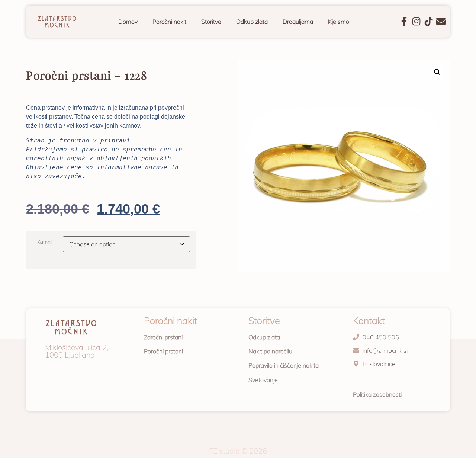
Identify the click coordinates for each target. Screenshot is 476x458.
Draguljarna (298, 21)
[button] (437, 72)
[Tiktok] (428, 21)
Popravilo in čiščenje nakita (283, 365)
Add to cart (30, 274)
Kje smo (338, 21)
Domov (128, 21)
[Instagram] (416, 21)
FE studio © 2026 (238, 450)
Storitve (211, 21)
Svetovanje (263, 380)
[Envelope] (440, 21)
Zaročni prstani (163, 337)
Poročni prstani (163, 351)
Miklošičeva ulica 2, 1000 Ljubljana (76, 351)
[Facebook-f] (404, 21)
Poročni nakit (169, 21)
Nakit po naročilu (270, 351)
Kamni (44, 241)
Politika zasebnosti (377, 394)
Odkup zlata (252, 21)
